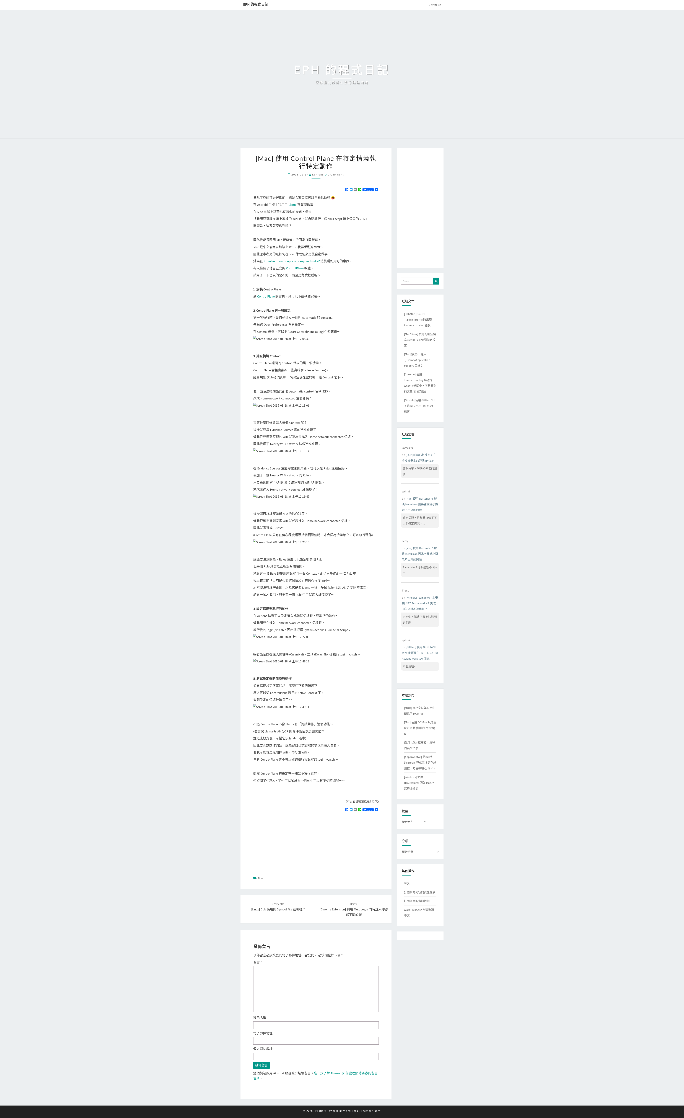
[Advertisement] (283, 840)
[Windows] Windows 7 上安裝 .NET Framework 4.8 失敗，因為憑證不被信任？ (420, 603)
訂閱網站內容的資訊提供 (419, 892)
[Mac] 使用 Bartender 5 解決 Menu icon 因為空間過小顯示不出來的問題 (420, 504)
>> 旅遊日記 (434, 5)
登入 (407, 883)
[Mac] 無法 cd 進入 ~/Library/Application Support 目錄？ (417, 359)
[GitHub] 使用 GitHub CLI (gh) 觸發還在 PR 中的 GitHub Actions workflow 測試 (420, 652)
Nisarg (376, 1110)
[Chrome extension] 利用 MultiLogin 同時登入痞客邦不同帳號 (354, 909)
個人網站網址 (263, 1049)
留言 (257, 962)
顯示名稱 (259, 1018)
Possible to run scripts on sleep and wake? (292, 261)
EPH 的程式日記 (255, 4)
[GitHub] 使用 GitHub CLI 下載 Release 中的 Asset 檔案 (419, 405)
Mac (260, 878)
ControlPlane (295, 268)
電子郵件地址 (263, 1033)
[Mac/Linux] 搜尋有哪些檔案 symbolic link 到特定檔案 (420, 339)
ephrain (317, 174)
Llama (292, 205)
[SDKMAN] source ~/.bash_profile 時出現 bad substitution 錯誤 (418, 319)
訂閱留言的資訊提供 (417, 901)
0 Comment (336, 174)
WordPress (350, 1110)
